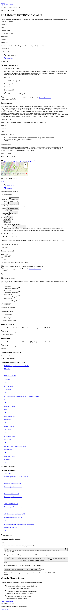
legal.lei (8, 222)
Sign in (3, 4)
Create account (9, 4)
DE (2, 3)
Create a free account (45, 98)
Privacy (7, 609)
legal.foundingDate (13, 208)
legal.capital (14, 213)
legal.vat (10, 218)
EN (4, 3)
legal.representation (20, 227)
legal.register (15, 199)
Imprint (3, 609)
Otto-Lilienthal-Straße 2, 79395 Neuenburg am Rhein (18, 161)
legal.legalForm (14, 204)
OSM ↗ (3, 181)
